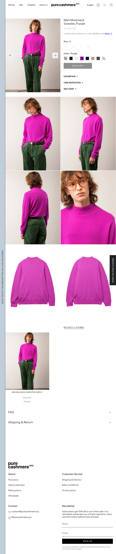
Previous (10, 55)
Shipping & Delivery (71, 479)
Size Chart (69, 89)
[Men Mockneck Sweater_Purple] (27, 361)
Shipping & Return (20, 422)
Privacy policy (69, 490)
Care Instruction (72, 83)
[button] (11, 5)
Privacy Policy (105, 547)
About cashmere (16, 485)
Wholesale (13, 495)
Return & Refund (70, 485)
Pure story (13, 479)
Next (55, 55)
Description (70, 76)
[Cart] (111, 5)
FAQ (11, 412)
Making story (14, 490)
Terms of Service (71, 549)
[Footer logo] (21, 465)
